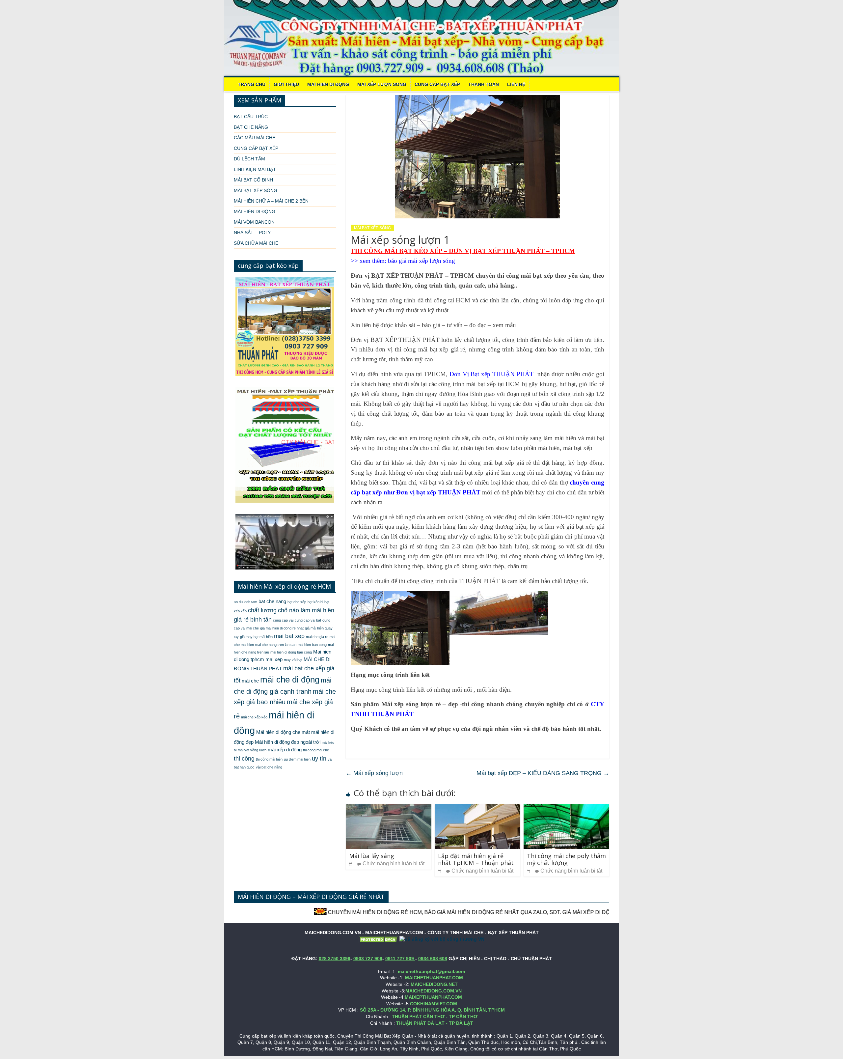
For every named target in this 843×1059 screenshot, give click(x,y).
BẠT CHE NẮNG (251, 127)
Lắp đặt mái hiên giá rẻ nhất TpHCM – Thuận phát (476, 859)
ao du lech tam (245, 602)
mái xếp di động (285, 749)
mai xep (274, 659)
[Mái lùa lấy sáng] (388, 808)
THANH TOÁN (483, 84)
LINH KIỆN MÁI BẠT (255, 169)
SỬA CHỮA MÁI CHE (256, 243)
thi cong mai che (316, 750)
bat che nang (272, 601)
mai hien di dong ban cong (291, 652)
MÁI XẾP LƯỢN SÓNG (381, 84)
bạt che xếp (296, 602)
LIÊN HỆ (516, 84)
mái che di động (289, 679)
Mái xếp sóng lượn (374, 773)
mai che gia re (317, 637)
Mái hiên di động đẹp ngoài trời (287, 742)
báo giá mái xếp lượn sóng (421, 260)
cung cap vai (283, 620)
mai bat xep (289, 636)
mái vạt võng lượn (252, 750)
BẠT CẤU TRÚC (251, 116)
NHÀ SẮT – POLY (252, 232)
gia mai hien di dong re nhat (282, 628)
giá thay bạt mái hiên (256, 637)
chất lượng (262, 610)
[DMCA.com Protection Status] (378, 939)
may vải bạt (293, 660)
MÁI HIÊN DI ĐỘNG (328, 84)
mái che (250, 680)
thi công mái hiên (269, 759)
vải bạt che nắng (269, 767)
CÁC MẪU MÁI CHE (254, 137)
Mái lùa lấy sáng (371, 856)
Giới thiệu (286, 84)
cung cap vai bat (308, 620)
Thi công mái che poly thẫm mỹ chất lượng (566, 859)
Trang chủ (251, 84)
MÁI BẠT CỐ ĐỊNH (253, 179)
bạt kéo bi (315, 602)
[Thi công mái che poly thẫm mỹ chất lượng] (566, 808)
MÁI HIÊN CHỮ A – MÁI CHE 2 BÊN (271, 201)
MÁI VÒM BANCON (254, 222)
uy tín (319, 758)
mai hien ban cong (312, 645)
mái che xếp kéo (254, 717)
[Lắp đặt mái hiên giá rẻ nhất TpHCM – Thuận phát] (477, 808)
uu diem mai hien (297, 759)
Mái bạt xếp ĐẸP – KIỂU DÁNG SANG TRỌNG (542, 773)
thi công (244, 758)
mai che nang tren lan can (275, 645)
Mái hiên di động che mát (283, 732)
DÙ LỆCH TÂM (249, 158)
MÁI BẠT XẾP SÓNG (372, 228)
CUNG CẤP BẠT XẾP (437, 84)
